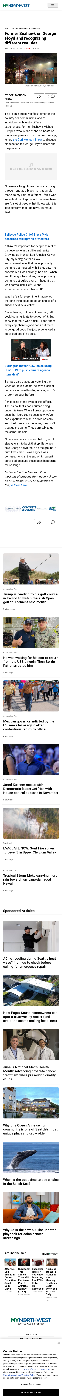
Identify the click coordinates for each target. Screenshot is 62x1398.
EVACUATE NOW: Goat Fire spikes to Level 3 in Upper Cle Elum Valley (29, 850)
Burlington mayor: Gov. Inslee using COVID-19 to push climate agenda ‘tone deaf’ (28, 370)
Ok (59, 1343)
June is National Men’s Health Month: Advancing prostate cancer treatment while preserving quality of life (29, 1073)
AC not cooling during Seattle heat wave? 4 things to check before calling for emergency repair (29, 962)
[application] (31, 350)
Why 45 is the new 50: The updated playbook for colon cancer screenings (29, 1234)
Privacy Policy (43, 1369)
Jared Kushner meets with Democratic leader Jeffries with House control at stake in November (30, 789)
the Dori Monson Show (27, 139)
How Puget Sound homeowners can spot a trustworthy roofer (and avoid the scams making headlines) (30, 1017)
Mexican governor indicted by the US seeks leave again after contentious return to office (28, 725)
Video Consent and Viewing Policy (19, 1375)
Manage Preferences (31, 1384)
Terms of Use (29, 1369)
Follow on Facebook (31, 1338)
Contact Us (31, 1334)
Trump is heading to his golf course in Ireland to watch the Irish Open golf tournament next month (30, 598)
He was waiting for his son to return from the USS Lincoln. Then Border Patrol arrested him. (30, 662)
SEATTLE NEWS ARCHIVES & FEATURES (22, 28)
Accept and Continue (31, 1392)
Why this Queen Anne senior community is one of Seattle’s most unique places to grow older (30, 1129)
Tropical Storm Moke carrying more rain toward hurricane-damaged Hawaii (30, 879)
